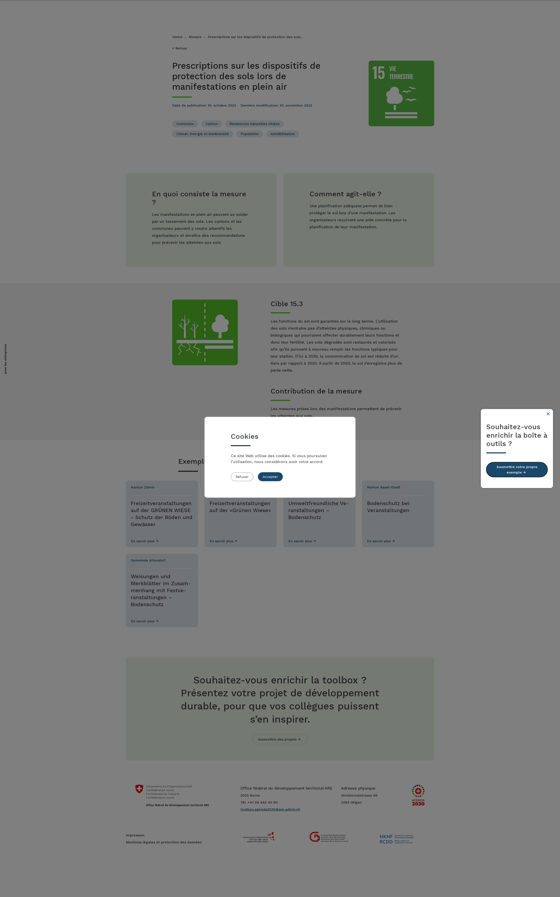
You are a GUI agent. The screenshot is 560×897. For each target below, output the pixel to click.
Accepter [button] (270, 477)
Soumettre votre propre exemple (517, 469)
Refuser (242, 477)
